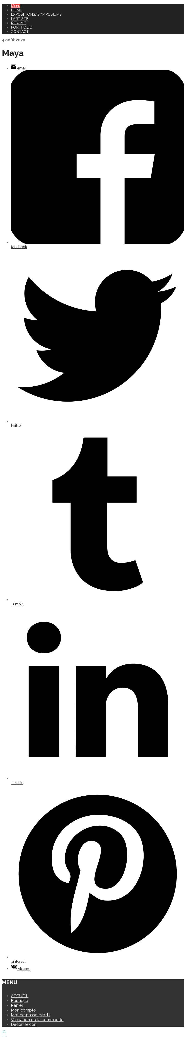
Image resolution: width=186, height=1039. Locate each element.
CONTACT (20, 32)
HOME (16, 10)
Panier (17, 1005)
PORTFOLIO (21, 27)
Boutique (19, 1000)
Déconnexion (24, 1024)
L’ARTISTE (19, 19)
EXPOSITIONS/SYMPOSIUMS (36, 14)
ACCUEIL (19, 995)
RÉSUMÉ (18, 23)
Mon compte (23, 1010)
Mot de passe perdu (30, 1014)
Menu (15, 6)
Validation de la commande (37, 1019)
